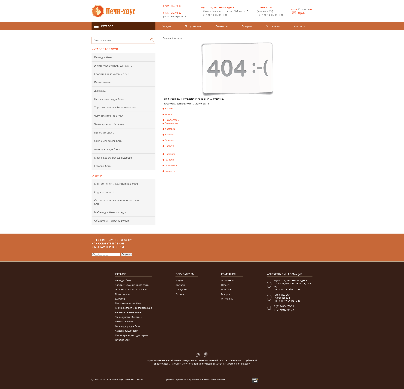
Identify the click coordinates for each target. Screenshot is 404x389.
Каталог (169, 108)
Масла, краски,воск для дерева (113, 157)
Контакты (170, 170)
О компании (171, 123)
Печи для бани (103, 57)
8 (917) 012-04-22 (172, 12)
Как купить (171, 134)
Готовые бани (102, 166)
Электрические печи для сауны (113, 65)
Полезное (170, 153)
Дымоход (100, 90)
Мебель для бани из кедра (110, 212)
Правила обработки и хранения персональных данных (195, 379)
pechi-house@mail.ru (174, 16)
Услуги (168, 114)
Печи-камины (102, 82)
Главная (167, 38)
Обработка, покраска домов (111, 220)
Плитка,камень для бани (109, 99)
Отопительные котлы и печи (111, 74)
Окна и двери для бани (108, 141)
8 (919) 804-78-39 (172, 5)
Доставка (170, 128)
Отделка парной (104, 192)
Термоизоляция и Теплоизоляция (115, 107)
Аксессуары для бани (107, 149)
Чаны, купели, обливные (109, 124)
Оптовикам (171, 165)
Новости (169, 145)
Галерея (169, 159)
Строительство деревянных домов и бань (116, 202)
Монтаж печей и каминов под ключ (116, 183)
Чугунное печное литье (108, 116)
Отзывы (169, 140)
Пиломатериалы (104, 132)
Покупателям (172, 119)
